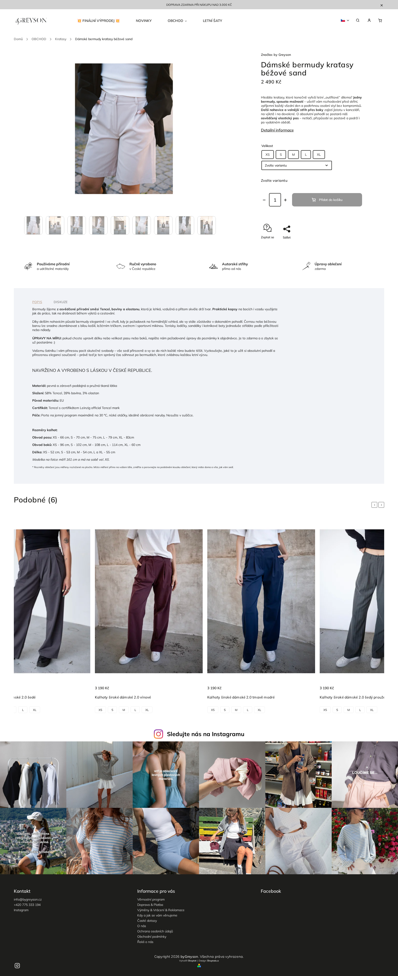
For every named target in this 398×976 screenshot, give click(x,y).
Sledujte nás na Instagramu (205, 733)
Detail (81, 691)
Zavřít (347, 245)
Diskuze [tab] (60, 302)
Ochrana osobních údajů (155, 931)
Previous (375, 505)
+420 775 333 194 (27, 905)
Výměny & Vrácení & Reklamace (160, 910)
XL (319, 154)
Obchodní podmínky (151, 936)
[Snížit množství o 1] (264, 200)
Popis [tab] (37, 302)
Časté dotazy (147, 921)
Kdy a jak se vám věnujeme (157, 915)
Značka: (276, 55)
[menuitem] (102, 20)
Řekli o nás (145, 942)
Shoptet (192, 960)
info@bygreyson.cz (28, 899)
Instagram (21, 910)
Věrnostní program (151, 899)
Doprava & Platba (150, 905)
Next (382, 505)
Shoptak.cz (213, 960)
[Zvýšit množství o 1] (285, 200)
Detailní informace (277, 130)
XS (268, 154)
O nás (141, 926)
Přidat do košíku (330, 200)
